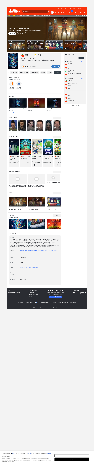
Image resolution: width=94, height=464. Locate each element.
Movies (57, 12)
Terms (29, 453)
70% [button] (39, 55)
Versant (13, 453)
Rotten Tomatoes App (45, 15)
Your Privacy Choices (43, 302)
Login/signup (82, 8)
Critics (74, 8)
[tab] (68, 58)
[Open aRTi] (52, 12)
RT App (70, 12)
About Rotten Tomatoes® (64, 8)
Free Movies (19, 15)
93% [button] (27, 55)
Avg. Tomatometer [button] (28, 56)
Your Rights (48, 454)
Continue (72, 459)
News (75, 12)
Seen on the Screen (34, 15)
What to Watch (26, 15)
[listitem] (75, 64)
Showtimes (83, 12)
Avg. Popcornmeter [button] (41, 56)
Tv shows (63, 12)
